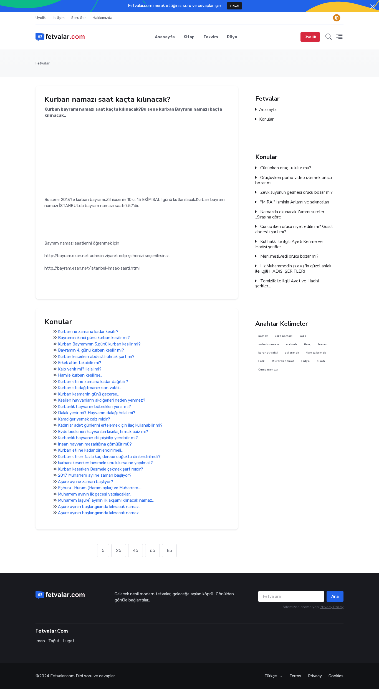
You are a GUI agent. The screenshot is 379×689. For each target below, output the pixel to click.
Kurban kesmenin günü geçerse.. (88, 394)
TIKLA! (234, 5)
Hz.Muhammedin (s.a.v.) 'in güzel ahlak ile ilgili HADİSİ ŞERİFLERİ (293, 268)
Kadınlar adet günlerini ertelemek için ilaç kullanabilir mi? (110, 425)
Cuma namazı (268, 369)
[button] (328, 37)
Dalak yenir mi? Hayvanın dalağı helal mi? (96, 412)
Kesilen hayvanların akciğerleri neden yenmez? (101, 400)
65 (152, 550)
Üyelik (41, 18)
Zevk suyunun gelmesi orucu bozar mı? (296, 192)
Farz (261, 361)
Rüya (232, 36)
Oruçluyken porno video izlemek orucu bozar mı (293, 180)
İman (40, 640)
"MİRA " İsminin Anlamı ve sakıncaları (294, 202)
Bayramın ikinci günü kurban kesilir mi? (94, 337)
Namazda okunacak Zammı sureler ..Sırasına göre (289, 214)
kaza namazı (284, 335)
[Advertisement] (136, 157)
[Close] (372, 6)
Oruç (307, 344)
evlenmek (292, 352)
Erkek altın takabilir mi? (79, 362)
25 (118, 550)
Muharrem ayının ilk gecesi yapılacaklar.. (94, 494)
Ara (335, 596)
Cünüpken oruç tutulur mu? (285, 168)
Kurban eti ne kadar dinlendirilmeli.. (90, 450)
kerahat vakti (268, 352)
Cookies (336, 675)
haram (323, 344)
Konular (266, 119)
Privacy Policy (331, 607)
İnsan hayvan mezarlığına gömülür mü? (95, 444)
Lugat (68, 640)
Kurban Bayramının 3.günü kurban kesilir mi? (99, 344)
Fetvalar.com (62, 675)
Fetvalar (43, 63)
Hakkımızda (102, 18)
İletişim (58, 18)
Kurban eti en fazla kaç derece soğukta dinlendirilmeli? (109, 456)
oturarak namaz (283, 361)
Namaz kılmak (316, 352)
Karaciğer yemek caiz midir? (84, 419)
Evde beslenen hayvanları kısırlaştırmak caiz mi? (103, 431)
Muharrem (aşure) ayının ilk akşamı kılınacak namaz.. (106, 500)
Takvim (210, 36)
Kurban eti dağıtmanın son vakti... (89, 387)
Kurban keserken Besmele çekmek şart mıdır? (100, 469)
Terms (295, 675)
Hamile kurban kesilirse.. (80, 375)
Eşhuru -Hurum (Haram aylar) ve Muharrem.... (100, 487)
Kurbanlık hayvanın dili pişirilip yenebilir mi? (98, 437)
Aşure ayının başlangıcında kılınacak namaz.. (99, 506)
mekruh (291, 344)
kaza (303, 335)
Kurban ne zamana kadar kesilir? (88, 331)
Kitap (189, 36)
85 (169, 550)
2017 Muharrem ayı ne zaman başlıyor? (95, 475)
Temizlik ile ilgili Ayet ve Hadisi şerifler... (287, 283)
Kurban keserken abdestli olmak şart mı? (96, 356)
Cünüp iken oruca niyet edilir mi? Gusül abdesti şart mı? (294, 229)
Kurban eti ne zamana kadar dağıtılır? (93, 381)
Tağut (54, 640)
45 (135, 550)
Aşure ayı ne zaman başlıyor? (85, 481)
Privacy (315, 675)
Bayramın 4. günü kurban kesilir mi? (91, 350)
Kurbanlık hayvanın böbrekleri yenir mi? (94, 406)
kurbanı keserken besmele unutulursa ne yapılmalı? (105, 462)
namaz (263, 335)
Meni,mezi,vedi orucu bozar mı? (289, 256)
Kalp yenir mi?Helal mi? (80, 369)
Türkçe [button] (271, 675)
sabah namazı (268, 344)
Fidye (305, 361)
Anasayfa (165, 36)
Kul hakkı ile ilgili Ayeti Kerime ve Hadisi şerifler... (289, 244)
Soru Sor (78, 18)
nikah (321, 361)
